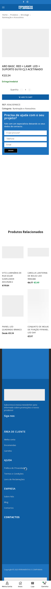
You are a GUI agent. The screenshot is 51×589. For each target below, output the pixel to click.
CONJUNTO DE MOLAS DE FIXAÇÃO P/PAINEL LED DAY (38, 329)
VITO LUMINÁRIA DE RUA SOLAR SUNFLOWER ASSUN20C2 (11, 277)
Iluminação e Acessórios (13, 17)
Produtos (14, 15)
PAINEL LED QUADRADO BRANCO (12, 328)
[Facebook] (23, 2)
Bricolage (25, 15)
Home (5, 15)
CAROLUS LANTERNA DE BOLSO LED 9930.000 (37, 275)
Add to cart (26, 97)
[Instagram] (27, 2)
